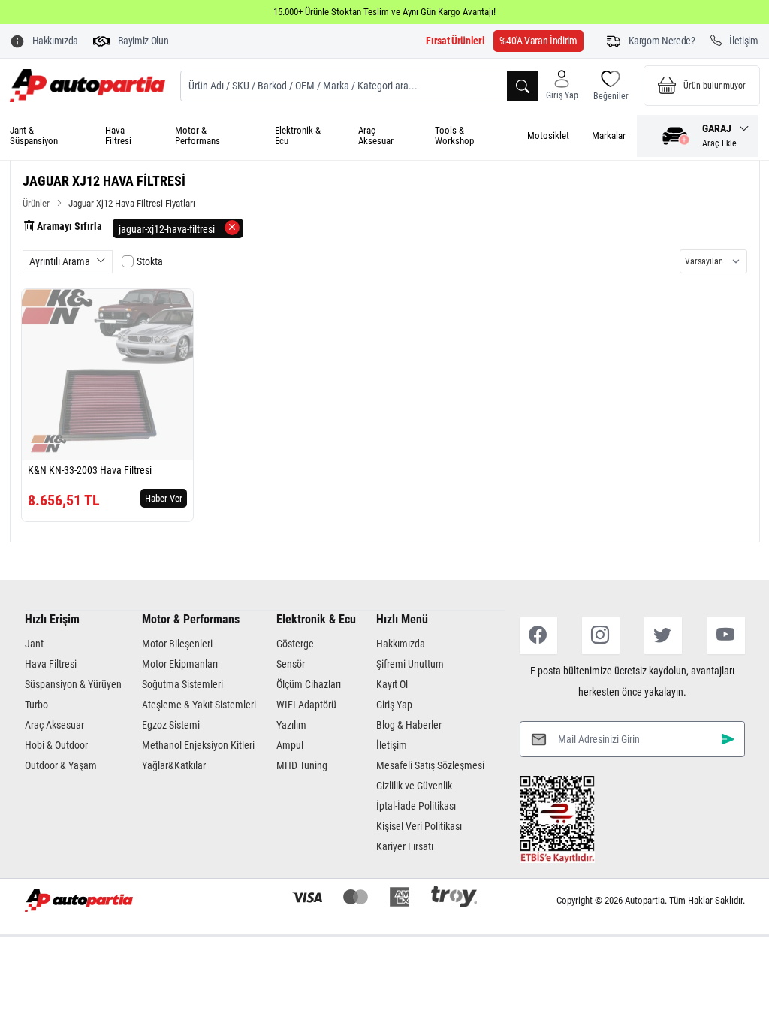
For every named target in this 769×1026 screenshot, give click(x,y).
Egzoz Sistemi (171, 725)
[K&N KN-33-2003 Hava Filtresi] (107, 374)
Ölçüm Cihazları (308, 684)
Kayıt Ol (392, 684)
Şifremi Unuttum (410, 664)
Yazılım (291, 725)
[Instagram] (601, 635)
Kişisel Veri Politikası (419, 826)
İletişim (391, 745)
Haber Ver (163, 498)
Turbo (36, 705)
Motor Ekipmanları (180, 664)
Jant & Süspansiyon (34, 135)
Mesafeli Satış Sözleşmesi (430, 765)
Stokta (150, 261)
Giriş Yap (394, 705)
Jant (34, 644)
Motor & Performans (197, 135)
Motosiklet (548, 135)
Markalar (609, 135)
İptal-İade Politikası (416, 806)
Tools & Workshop (454, 135)
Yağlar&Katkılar (174, 765)
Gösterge (295, 644)
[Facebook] (538, 635)
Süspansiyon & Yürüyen (73, 684)
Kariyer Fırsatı (404, 846)
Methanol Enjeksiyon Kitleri (198, 745)
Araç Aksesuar (376, 135)
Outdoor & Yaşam (61, 765)
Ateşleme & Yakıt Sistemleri (199, 705)
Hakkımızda (400, 644)
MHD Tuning (301, 765)
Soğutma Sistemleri (182, 684)
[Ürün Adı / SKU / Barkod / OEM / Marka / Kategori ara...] (522, 86)
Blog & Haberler (409, 725)
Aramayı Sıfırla (68, 226)
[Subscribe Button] (727, 739)
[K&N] (49, 443)
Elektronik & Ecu (298, 135)
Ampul (289, 745)
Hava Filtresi (118, 135)
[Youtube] (726, 635)
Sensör (290, 664)
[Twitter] (663, 635)
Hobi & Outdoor (56, 745)
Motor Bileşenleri (177, 644)
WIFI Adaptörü (306, 705)
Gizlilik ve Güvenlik (414, 786)
